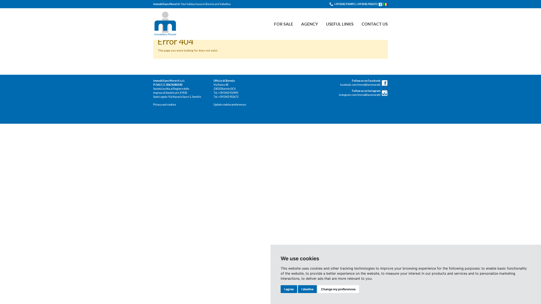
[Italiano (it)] (386, 4)
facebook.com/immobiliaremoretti (360, 82)
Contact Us (375, 24)
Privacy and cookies (164, 104)
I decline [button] (307, 289)
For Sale (283, 24)
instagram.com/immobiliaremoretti (359, 92)
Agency (309, 24)
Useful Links (340, 24)
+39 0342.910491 (344, 4)
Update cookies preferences (229, 104)
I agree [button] (289, 289)
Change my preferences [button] (338, 289)
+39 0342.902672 (366, 4)
